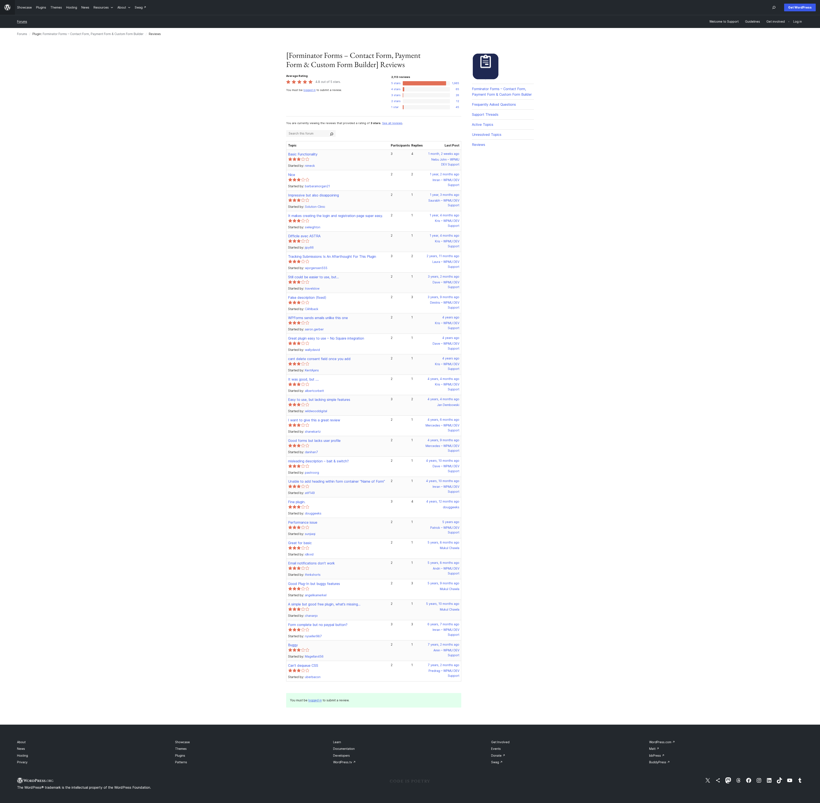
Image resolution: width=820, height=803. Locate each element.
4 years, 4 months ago (443, 379)
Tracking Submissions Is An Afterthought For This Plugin (332, 256)
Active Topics (482, 124)
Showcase (182, 742)
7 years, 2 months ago (443, 644)
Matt (654, 748)
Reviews (478, 144)
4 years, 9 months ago (443, 440)
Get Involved (500, 742)
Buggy (293, 645)
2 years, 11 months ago (443, 256)
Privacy (22, 762)
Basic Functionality (303, 154)
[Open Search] (774, 7)
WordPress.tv (344, 762)
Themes (181, 748)
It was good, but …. (303, 379)
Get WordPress (800, 7)
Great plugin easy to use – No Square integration (326, 338)
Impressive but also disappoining (313, 195)
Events (496, 748)
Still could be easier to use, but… (313, 277)
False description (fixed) (307, 297)
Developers (341, 755)
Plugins (180, 755)
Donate (498, 755)
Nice (291, 175)
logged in (309, 90)
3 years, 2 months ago (443, 276)
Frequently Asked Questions (494, 104)
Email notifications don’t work (311, 563)
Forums (22, 21)
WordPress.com (662, 742)
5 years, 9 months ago (443, 583)
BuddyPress (659, 762)
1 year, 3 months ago (444, 194)
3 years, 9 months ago (443, 297)
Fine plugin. (296, 502)
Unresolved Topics (486, 134)
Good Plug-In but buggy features (314, 584)
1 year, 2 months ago (444, 174)
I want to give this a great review (314, 420)
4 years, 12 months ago (442, 501)
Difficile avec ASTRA (304, 236)
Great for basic (300, 543)
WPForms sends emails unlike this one (318, 318)
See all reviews (392, 123)
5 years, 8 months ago (443, 542)
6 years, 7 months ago (443, 624)
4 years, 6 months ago (443, 419)
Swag (497, 762)
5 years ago (450, 522)
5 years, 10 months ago (442, 603)
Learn (337, 742)
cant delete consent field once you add (319, 359)
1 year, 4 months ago (444, 215)
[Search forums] (332, 133)
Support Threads (485, 114)
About (21, 742)
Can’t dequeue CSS (303, 665)
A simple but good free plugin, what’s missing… (324, 604)
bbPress (657, 755)
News (21, 748)
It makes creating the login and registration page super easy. (335, 216)
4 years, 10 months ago (442, 460)
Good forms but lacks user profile (314, 440)
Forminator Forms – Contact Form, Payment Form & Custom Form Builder (93, 34)
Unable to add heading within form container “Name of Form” (336, 481)
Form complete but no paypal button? (317, 625)
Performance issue (302, 522)
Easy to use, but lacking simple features (319, 399)
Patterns (181, 762)
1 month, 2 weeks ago (443, 153)
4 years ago (450, 317)
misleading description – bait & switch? (318, 461)
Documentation (344, 748)
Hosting (22, 755)
